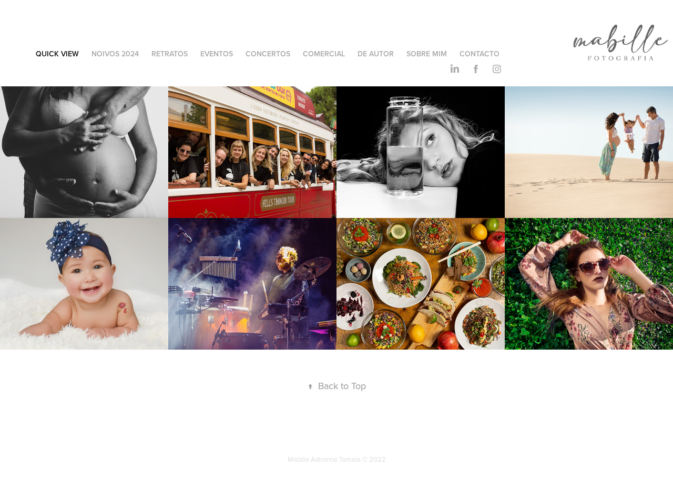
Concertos (268, 53)
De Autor (376, 53)
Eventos (216, 53)
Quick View (57, 53)
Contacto (479, 53)
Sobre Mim (426, 53)
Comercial (324, 53)
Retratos (169, 53)
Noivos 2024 (115, 53)
